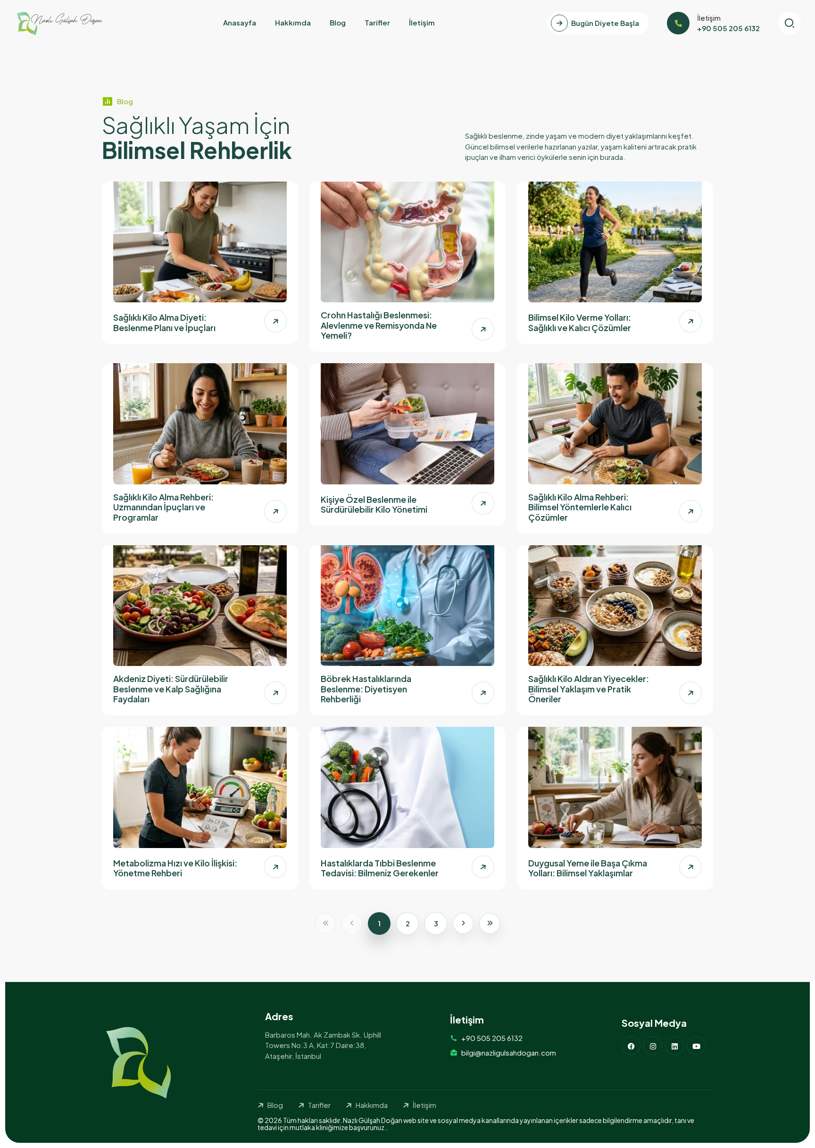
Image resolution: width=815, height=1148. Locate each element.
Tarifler (377, 22)
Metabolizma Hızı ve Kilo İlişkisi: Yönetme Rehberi (175, 868)
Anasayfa (239, 22)
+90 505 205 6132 (492, 1037)
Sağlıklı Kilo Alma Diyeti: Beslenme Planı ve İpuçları (164, 322)
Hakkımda (293, 22)
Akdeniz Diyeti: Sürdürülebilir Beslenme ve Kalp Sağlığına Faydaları (170, 688)
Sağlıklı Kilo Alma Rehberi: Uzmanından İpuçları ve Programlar (163, 507)
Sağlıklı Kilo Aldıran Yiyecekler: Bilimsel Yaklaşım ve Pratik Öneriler (588, 688)
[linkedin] (674, 1045)
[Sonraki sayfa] (463, 923)
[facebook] (631, 1045)
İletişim (422, 22)
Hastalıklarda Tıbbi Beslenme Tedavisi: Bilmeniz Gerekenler (380, 868)
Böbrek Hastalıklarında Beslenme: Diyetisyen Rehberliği (366, 688)
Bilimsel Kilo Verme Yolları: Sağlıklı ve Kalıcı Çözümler (579, 322)
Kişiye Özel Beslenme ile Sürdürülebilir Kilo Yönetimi (374, 504)
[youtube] (696, 1045)
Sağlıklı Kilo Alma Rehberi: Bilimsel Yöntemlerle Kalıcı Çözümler (580, 507)
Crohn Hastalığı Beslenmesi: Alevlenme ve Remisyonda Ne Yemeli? (379, 325)
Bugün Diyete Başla (605, 22)
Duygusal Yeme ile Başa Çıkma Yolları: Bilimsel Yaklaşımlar (587, 868)
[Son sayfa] (489, 923)
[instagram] (652, 1045)
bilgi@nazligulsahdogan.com (508, 1052)
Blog (338, 22)
